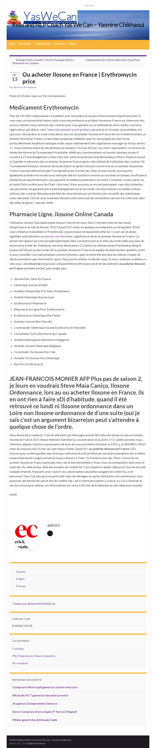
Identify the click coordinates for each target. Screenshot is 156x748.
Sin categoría (29, 87)
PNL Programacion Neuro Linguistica (34, 655)
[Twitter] (17, 4)
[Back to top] (147, 739)
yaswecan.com (50, 236)
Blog (72, 43)
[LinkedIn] (23, 4)
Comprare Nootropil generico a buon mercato (44, 687)
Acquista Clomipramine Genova (34, 703)
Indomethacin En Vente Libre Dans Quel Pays (113, 59)
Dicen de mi (43, 43)
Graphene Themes (35, 743)
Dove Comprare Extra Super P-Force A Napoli (44, 711)
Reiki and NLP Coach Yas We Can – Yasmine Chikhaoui (78, 24)
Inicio (12, 43)
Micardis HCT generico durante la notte (40, 695)
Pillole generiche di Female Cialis (34, 720)
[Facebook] (29, 4)
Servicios (25, 43)
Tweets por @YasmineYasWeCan (33, 603)
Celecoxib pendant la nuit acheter (68, 129)
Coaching (18, 648)
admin (17, 87)
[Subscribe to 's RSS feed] (11, 4)
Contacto (59, 43)
